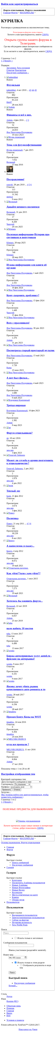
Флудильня (13, 85)
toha (8, 633)
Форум (10, 849)
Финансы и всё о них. (19, 114)
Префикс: (5, 787)
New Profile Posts (19, 925)
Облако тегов (18, 900)
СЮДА (45, 34)
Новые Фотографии (21, 887)
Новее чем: (8, 955)
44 (33, 90)
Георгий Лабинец (15, 468)
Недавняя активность (22, 922)
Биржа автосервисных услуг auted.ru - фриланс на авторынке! (29, 657)
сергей (10, 184)
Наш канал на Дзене (28, 1029)
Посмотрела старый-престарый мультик (31, 350)
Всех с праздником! (18, 322)
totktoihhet (11, 90)
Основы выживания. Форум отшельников (20, 842)
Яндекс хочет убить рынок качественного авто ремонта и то (26, 688)
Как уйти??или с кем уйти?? (24, 573)
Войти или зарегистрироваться (19, 4)
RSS (8, 1015)
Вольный (11, 162)
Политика (12, 518)
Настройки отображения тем (18, 774)
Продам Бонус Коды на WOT (24, 716)
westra (9, 664)
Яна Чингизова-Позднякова (19, 132)
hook (9, 496)
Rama (9, 368)
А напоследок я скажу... (20, 545)
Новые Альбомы (19, 885)
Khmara (10, 242)
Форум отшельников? (20, 432)
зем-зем (10, 450)
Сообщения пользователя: (15, 943)
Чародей (10, 224)
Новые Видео (18, 890)
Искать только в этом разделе (31, 962)
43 (30, 90)
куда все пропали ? (18, 744)
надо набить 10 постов (20, 628)
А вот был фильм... (18, 377)
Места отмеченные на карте (25, 895)
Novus (9, 996)
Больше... (13, 985)
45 (36, 90)
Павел (9, 523)
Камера (15, 897)
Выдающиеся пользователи (24, 915)
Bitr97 (9, 102)
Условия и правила (15, 1020)
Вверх (9, 1013)
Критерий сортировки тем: (13, 779)
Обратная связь (14, 1006)
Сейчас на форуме (20, 920)
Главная (10, 847)
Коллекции (17, 892)
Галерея (10, 867)
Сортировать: (7, 784)
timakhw (10, 722)
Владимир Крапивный (17, 410)
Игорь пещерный (15, 150)
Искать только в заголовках (30, 938)
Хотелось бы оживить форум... (25, 601)
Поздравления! (15, 179)
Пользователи (13, 902)
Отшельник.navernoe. (16, 578)
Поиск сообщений (20, 862)
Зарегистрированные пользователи (28, 917)
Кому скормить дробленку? (23, 295)
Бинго (9, 551)
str (8, 438)
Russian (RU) (12, 1001)
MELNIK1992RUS (15, 749)
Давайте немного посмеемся (23, 206)
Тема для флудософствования (24, 144)
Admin (10, 120)
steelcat (10, 197)
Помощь (10, 1008)
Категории (17, 880)
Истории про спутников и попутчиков (28, 236)
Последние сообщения (22, 865)
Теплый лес (13, 490)
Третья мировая (16, 405)
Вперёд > (8, 61)
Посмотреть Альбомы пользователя (28, 883)
